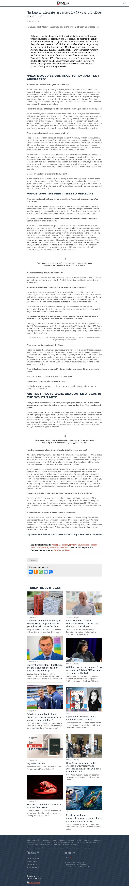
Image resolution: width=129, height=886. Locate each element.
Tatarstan (33, 560)
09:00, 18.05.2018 (33, 21)
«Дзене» (67, 550)
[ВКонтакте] (31, 572)
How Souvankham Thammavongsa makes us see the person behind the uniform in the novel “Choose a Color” (83, 722)
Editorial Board (33, 858)
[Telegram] (46, 572)
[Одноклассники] (36, 572)
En (71, 858)
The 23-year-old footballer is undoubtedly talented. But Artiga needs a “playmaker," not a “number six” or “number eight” (44, 721)
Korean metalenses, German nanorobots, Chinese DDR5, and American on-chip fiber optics (84, 822)
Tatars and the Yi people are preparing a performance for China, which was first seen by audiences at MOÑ (44, 810)
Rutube (57, 550)
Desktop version (33, 876)
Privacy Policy (33, 868)
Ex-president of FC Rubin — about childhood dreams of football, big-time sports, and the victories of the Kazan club (45, 671)
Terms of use (32, 864)
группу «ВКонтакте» (79, 544)
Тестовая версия (34, 878)
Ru (67, 858)
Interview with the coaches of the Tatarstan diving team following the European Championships (82, 627)
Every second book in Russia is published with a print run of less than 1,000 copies (44, 626)
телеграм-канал (60, 544)
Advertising (32, 861)
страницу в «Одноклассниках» (55, 547)
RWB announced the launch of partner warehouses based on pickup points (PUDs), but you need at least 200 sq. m (84, 674)
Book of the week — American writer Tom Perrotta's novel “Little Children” (44, 766)
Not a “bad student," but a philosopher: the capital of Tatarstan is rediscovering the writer (83, 771)
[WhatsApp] (41, 572)
